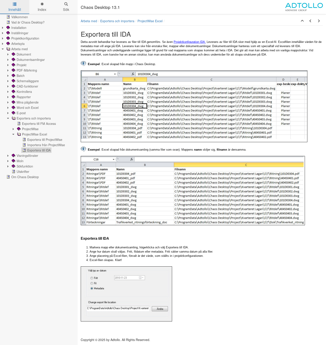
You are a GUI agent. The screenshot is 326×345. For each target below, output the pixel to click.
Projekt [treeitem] (21, 65)
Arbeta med (89, 21)
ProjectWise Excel (150, 21)
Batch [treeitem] (21, 75)
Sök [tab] (66, 9)
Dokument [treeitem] (24, 54)
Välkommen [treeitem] (19, 17)
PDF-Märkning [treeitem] (27, 70)
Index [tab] (42, 9)
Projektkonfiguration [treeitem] (25, 38)
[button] (302, 20)
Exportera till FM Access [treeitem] (39, 123)
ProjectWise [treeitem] (30, 129)
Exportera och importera (117, 21)
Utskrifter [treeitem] (23, 171)
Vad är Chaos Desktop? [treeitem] (28, 22)
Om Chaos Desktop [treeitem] (25, 177)
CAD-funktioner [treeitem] (27, 86)
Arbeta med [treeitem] (19, 49)
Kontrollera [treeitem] (24, 91)
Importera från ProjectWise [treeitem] (46, 145)
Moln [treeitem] (20, 161)
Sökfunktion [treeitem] (25, 166)
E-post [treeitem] (21, 113)
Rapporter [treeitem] (24, 97)
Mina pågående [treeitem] (28, 102)
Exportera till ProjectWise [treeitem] (44, 139)
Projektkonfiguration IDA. (190, 42)
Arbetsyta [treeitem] (18, 43)
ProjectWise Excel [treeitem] (34, 134)
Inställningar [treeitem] (19, 33)
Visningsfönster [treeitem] (27, 155)
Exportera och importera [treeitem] (34, 118)
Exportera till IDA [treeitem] (39, 150)
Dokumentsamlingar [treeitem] (31, 59)
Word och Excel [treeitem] (28, 107)
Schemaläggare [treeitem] (28, 81)
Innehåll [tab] (14, 9)
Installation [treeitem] (18, 27)
